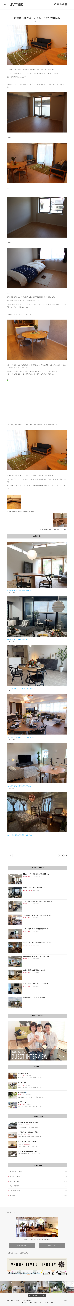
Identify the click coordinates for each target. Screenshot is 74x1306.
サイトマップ (34, 1302)
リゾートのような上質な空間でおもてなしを (20, 835)
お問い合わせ (53, 1245)
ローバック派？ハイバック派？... (28, 1142)
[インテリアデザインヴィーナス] (14, 4)
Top (66, 1300)
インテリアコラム (15, 1177)
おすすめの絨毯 (23, 1073)
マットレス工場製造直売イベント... (29, 1151)
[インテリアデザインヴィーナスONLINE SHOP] (66, 4)
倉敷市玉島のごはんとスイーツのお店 (34, 998)
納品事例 (12, 1195)
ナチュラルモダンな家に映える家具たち (19, 786)
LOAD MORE (37, 845)
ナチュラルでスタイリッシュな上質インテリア (21, 688)
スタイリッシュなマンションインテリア (35, 984)
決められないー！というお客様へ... (29, 1122)
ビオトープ (21, 1092)
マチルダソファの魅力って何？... (28, 1132)
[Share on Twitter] (62, 855)
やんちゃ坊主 (22, 1083)
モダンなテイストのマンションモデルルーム (20, 737)
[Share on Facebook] (59, 855)
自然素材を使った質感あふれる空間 (34, 970)
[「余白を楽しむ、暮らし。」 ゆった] (31, 1287)
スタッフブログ (14, 1186)
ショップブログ (26, 1125)
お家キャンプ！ (23, 1102)
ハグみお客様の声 (15, 1191)
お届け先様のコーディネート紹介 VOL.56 (53, 529)
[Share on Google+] (65, 855)
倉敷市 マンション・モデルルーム (17, 640)
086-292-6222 (22, 1245)
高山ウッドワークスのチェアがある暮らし (19, 591)
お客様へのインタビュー (17, 1172)
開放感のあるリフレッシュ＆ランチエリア (36, 956)
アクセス (26, 1302)
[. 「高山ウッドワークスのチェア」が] (18, 1287)
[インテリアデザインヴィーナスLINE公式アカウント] (55, 5)
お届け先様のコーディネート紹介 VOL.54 (21, 512)
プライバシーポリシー (47, 1302)
